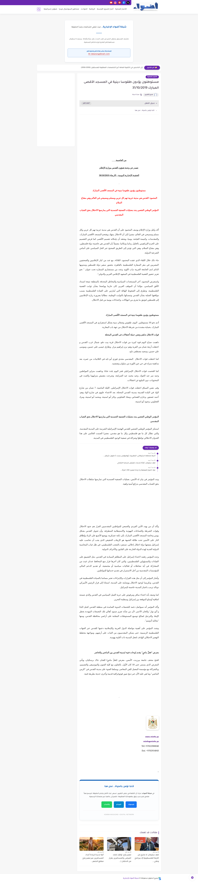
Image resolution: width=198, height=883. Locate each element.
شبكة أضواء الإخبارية (131, 878)
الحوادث (84, 9)
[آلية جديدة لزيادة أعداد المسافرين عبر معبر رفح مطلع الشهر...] (91, 844)
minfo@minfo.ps (151, 742)
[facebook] (123, 2)
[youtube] (111, 2)
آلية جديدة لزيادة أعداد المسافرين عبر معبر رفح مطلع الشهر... (93, 858)
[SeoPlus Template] (159, 878)
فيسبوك (131, 804)
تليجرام (118, 804)
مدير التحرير (149, 94)
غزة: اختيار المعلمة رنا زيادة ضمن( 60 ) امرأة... (137, 470)
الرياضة (92, 9)
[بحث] (38, 9)
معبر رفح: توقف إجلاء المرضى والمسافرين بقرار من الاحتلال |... (120, 858)
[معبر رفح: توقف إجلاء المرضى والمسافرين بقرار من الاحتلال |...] (119, 844)
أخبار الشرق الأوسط (105, 9)
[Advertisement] (119, 136)
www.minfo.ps (152, 737)
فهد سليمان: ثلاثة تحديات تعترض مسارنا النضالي (136, 463)
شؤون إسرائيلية (50, 9)
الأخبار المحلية (121, 9)
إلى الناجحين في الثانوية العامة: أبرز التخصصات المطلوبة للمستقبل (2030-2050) (112, 68)
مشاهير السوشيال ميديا (69, 9)
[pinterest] (119, 2)
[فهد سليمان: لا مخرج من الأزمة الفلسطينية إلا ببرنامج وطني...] (147, 844)
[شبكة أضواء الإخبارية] (145, 6)
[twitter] (128, 2)
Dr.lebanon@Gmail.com (99, 54)
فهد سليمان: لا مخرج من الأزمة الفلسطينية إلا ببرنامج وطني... (147, 858)
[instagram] (115, 2)
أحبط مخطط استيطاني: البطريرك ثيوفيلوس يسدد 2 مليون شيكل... (129, 456)
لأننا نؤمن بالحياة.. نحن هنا (144, 110)
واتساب (107, 804)
